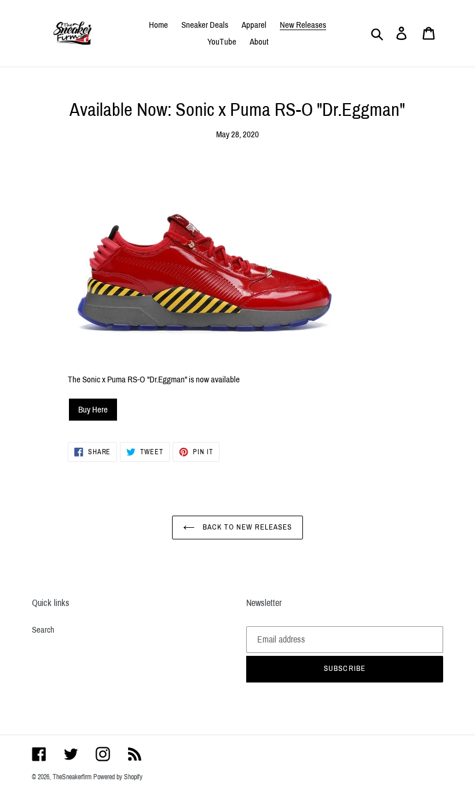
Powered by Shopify (117, 777)
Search (43, 629)
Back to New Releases (246, 527)
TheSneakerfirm (72, 777)
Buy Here (93, 409)
